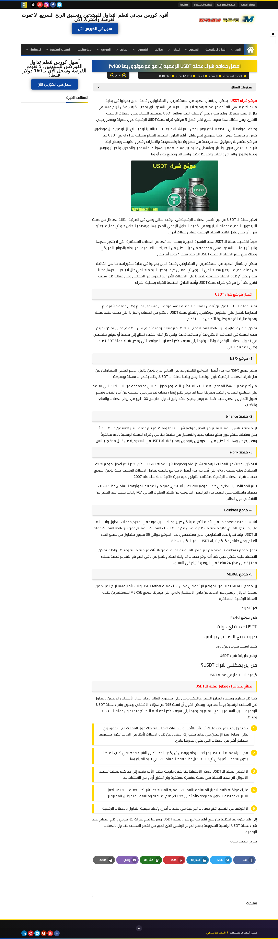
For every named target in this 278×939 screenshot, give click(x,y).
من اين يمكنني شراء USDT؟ (229, 665)
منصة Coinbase (232, 521)
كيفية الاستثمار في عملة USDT (232, 674)
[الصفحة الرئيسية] (250, 49)
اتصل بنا (184, 4)
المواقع (106, 49)
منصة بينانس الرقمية (236, 428)
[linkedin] (24, 933)
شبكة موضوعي (216, 932)
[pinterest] (31, 933)
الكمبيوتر (143, 49)
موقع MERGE (237, 574)
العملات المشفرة (60, 49)
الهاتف (124, 49)
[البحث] (24, 5)
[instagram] (46, 5)
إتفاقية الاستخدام (203, 4)
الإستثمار (213, 76)
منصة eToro (239, 452)
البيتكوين (250, 225)
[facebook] (53, 5)
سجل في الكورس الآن (95, 28)
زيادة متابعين (84, 49)
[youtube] (40, 5)
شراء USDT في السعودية (149, 440)
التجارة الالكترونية (216, 49)
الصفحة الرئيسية (234, 76)
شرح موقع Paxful (243, 617)
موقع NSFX (239, 358)
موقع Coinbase (236, 510)
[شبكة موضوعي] (227, 19)
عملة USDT (165, 76)
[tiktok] (33, 5)
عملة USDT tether (156, 586)
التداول (176, 49)
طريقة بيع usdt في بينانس (230, 636)
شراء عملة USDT (160, 464)
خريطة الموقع (248, 4)
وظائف (159, 49)
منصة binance (237, 416)
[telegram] (59, 5)
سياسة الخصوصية (226, 4)
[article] (135, 883)
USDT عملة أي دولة (237, 626)
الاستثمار (35, 49)
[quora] (44, 933)
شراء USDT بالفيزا (204, 540)
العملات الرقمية (184, 76)
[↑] (139, 928)
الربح (238, 49)
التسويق (194, 49)
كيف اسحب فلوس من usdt (236, 646)
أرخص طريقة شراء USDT (238, 655)
